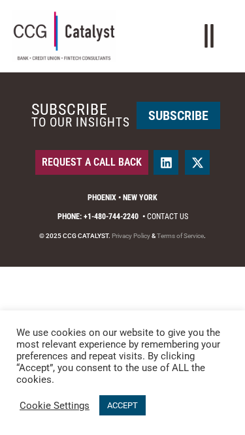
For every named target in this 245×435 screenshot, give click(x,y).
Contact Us (167, 216)
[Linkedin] (166, 162)
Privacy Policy (131, 235)
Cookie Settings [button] (55, 406)
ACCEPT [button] (122, 405)
